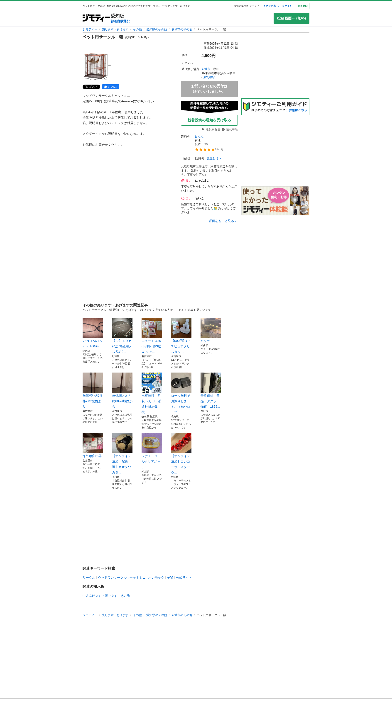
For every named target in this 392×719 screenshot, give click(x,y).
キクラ (205, 341)
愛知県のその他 (156, 29)
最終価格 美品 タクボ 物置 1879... (210, 401)
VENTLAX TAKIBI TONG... (92, 343)
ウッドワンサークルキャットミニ (122, 577)
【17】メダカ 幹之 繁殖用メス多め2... (122, 346)
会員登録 (303, 6)
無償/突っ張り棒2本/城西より (93, 401)
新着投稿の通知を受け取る (209, 120)
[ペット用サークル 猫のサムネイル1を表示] (97, 66)
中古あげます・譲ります (100, 595)
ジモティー (90, 29)
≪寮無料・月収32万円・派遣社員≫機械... (151, 404)
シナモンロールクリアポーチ (151, 461)
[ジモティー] (96, 18)
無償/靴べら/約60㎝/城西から (122, 401)
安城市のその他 (182, 29)
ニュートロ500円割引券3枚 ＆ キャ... (151, 346)
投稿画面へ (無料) (291, 18)
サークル (89, 577)
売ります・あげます (115, 29)
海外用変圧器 (92, 456)
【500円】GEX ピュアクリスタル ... (181, 346)
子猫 (170, 577)
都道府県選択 (120, 21)
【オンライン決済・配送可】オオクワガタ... (121, 464)
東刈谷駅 (209, 77)
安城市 (205, 69)
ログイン (287, 6)
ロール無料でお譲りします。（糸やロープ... (180, 404)
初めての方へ (271, 6)
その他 (137, 29)
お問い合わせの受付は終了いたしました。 (209, 88)
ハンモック (156, 577)
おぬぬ (199, 136)
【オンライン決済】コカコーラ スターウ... (180, 464)
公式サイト (184, 577)
